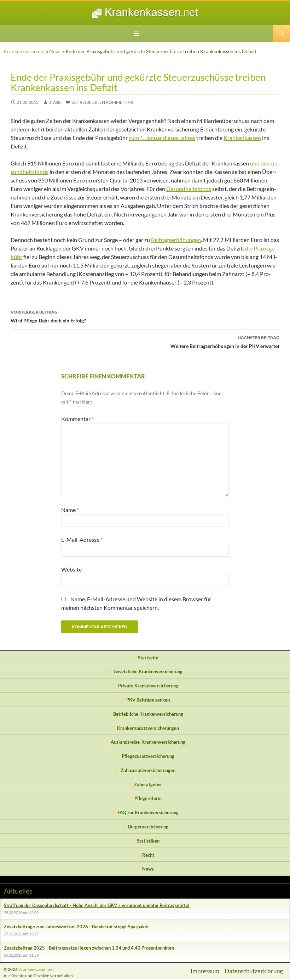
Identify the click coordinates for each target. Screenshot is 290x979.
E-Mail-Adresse (82, 539)
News (55, 51)
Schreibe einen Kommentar (102, 102)
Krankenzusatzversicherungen (148, 728)
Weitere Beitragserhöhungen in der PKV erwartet (224, 342)
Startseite (148, 657)
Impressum (205, 971)
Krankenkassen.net (24, 51)
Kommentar (77, 418)
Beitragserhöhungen (176, 239)
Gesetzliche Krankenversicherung (148, 671)
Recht (148, 855)
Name (70, 509)
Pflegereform (148, 798)
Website (71, 569)
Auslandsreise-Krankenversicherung (148, 742)
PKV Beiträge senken (148, 700)
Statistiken (148, 841)
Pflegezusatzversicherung (148, 756)
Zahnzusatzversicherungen (148, 770)
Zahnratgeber (148, 784)
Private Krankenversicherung (148, 685)
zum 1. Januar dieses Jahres (162, 137)
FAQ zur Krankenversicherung (148, 812)
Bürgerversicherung (148, 826)
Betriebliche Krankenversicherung (148, 714)
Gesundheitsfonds (188, 188)
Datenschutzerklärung (254, 971)
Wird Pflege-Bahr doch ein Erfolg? (48, 316)
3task (54, 102)
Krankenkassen (242, 137)
